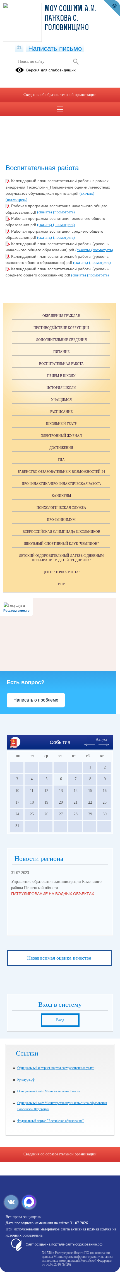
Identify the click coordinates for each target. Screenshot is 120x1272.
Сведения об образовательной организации (60, 95)
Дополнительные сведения (61, 340)
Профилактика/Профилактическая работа (61, 484)
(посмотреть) (16, 199)
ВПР (61, 584)
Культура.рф (26, 1079)
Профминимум (61, 520)
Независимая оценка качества (59, 958)
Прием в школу (61, 376)
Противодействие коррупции (61, 328)
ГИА (61, 460)
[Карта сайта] (19, 48)
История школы (61, 388)
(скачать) (87, 193)
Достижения (61, 448)
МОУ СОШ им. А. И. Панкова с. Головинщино (70, 18)
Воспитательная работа (61, 364)
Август (101, 739)
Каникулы (61, 496)
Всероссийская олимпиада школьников (61, 532)
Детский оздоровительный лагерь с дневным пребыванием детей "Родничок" (61, 558)
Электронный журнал (61, 436)
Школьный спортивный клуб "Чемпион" (61, 544)
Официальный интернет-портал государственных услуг (55, 1068)
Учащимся (61, 400)
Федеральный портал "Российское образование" (50, 1121)
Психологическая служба (61, 508)
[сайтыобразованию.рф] (111, 8)
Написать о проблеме (35, 700)
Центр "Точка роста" (61, 572)
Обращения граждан (61, 316)
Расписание (61, 412)
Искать (76, 61)
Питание (61, 352)
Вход (60, 1020)
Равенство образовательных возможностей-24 (61, 472)
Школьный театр (61, 424)
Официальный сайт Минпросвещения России (48, 1091)
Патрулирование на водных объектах (52, 894)
